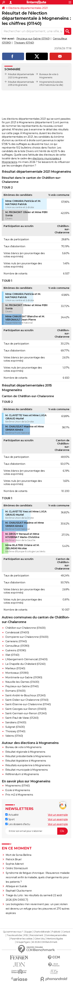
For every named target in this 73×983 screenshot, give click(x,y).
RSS (26, 935)
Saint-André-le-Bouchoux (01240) (25, 695)
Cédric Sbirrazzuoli (17, 868)
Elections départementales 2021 (28, 8)
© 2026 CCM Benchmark (44, 942)
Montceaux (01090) (17, 672)
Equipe (28, 932)
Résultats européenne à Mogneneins (27, 765)
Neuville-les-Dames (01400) (22, 681)
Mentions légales (55, 938)
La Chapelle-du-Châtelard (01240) (25, 664)
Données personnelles (55, 935)
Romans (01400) (15, 690)
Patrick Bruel (13, 859)
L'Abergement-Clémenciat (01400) (26, 659)
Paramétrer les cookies (21, 938)
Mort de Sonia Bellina (18, 855)
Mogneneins (45, 82)
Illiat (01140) (12, 654)
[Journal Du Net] (19, 964)
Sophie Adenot (15, 863)
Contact (66, 932)
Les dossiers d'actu (19, 824)
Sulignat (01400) (15, 726)
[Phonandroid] (53, 979)
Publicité (56, 932)
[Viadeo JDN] (53, 972)
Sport (11, 819)
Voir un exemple (58, 814)
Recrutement (36, 935)
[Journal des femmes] (19, 957)
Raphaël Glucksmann (19, 890)
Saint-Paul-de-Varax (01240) (21, 717)
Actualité (13, 814)
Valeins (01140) (14, 735)
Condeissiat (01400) (17, 632)
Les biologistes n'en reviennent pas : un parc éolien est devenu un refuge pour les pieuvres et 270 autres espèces (37, 909)
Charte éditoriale (42, 932)
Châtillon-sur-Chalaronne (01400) (25, 627)
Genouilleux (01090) (17, 645)
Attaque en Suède (16, 886)
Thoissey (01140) (24, 42)
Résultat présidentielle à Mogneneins (28, 756)
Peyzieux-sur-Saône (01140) (33, 38)
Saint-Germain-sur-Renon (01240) (26, 713)
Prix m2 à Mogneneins (19, 794)
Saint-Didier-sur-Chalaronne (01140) (26, 699)
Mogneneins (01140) (17, 785)
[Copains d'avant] (19, 971)
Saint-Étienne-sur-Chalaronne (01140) (28, 704)
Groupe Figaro (23, 942)
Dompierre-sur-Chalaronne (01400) (26, 636)
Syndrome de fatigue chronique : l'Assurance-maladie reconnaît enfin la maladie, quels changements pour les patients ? (38, 877)
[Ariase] (19, 979)
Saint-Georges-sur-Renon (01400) (25, 709)
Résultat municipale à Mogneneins (26, 769)
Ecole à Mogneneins (17, 790)
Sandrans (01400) (15, 722)
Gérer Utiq (39, 938)
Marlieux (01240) (15, 668)
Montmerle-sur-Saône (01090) (23, 677)
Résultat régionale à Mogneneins (25, 751)
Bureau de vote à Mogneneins (23, 747)
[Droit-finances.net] (53, 965)
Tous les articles (14, 935)
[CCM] (53, 957)
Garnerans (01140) (16, 641)
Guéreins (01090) (15, 650)
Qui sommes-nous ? (13, 932)
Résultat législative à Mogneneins (25, 760)
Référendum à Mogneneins (22, 774)
